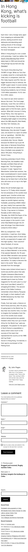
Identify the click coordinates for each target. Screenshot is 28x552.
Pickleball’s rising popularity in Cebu (11, 508)
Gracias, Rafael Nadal (7, 515)
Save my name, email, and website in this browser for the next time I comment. (13, 445)
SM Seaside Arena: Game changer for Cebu (13, 510)
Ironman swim (10, 524)
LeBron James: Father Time (9, 513)
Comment (4, 402)
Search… (3, 490)
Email (3, 427)
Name (3, 419)
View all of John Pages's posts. (17, 384)
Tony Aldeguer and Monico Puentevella (12, 517)
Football (11, 358)
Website (3, 436)
